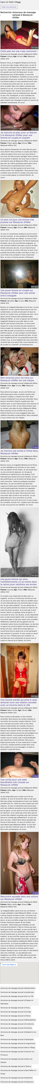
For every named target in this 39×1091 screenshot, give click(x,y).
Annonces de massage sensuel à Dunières (16, 1028)
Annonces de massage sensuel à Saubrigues (17, 1039)
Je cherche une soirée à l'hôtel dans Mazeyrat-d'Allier (19, 452)
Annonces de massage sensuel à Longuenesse (18, 1043)
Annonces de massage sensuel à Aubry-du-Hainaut (17, 1060)
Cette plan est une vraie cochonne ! (19, 51)
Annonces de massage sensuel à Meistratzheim (18, 1020)
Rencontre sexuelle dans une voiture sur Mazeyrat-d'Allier (19, 897)
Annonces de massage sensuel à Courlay (16, 1012)
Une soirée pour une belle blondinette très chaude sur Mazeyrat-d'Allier (15, 782)
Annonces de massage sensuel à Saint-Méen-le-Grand (19, 1072)
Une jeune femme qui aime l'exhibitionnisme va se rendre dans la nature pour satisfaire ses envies (19, 582)
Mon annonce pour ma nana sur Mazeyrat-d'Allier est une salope (17, 379)
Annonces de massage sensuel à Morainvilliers (18, 988)
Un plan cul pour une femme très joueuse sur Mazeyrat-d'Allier (17, 221)
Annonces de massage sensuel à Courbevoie (17, 1024)
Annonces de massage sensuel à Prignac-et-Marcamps (17, 1002)
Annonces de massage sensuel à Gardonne (16, 1078)
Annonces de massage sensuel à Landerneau (17, 992)
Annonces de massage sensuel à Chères (16, 1016)
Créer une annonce (8, 7)
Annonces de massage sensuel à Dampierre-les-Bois (19, 1033)
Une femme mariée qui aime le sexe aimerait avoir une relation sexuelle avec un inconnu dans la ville (19, 702)
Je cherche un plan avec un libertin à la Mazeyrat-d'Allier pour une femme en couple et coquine (19, 135)
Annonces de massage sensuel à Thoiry (15, 1008)
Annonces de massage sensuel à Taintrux (16, 1066)
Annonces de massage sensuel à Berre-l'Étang (18, 1047)
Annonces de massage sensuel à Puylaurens (17, 1082)
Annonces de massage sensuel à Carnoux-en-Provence (18, 1053)
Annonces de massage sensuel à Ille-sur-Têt (17, 996)
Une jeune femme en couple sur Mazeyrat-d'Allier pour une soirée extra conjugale (18, 293)
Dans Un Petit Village (10, 2)
